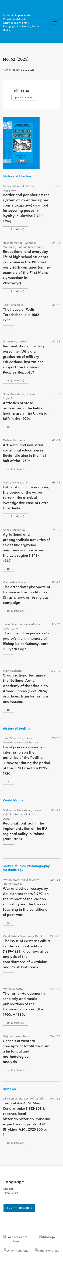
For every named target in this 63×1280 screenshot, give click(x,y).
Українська (10, 1192)
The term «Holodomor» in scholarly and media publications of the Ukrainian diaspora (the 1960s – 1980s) (24, 1004)
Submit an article (19, 1207)
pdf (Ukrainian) (24, 97)
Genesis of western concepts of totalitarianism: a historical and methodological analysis (26, 1051)
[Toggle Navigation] (55, 22)
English (8, 1188)
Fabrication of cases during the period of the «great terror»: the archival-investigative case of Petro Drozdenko (26, 497)
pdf (8, 328)
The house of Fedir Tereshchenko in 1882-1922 (21, 315)
